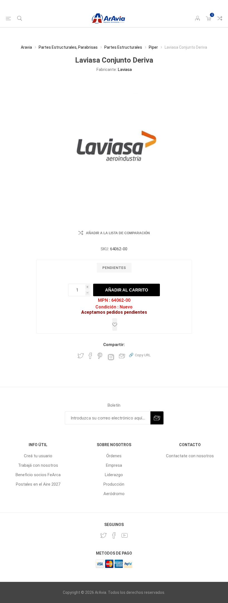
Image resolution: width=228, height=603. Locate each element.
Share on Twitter (81, 356)
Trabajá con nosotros (38, 465)
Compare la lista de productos (219, 18)
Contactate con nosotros (190, 455)
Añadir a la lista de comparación (118, 233)
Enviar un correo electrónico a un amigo (122, 356)
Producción (113, 484)
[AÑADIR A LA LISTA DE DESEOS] (114, 324)
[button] (140, 355)
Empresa (114, 465)
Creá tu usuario (38, 455)
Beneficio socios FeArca (38, 474)
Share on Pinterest (100, 356)
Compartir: (114, 344)
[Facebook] (114, 535)
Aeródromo (114, 493)
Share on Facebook (90, 356)
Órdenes (114, 455)
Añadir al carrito (126, 290)
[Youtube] (124, 535)
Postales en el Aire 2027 (38, 484)
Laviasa (125, 69)
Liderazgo (114, 474)
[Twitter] (103, 535)
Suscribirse (156, 417)
